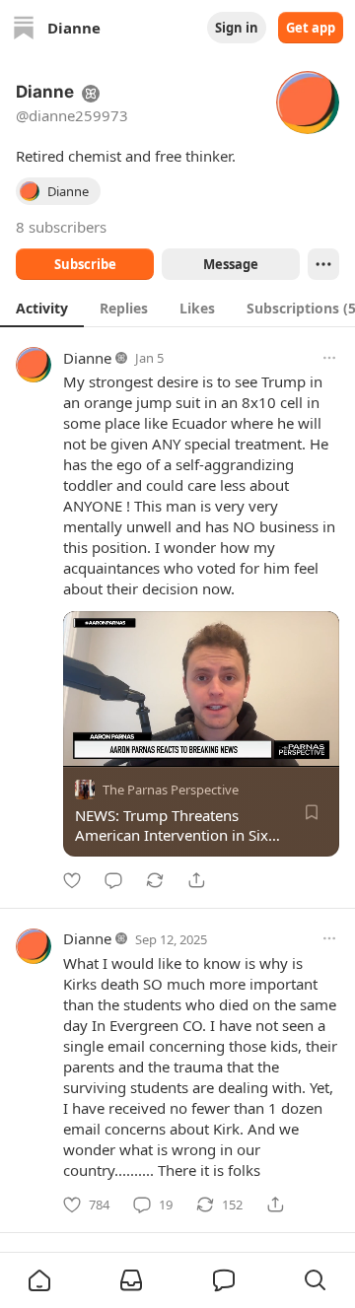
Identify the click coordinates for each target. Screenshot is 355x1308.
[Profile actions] (323, 264)
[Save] (311, 812)
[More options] (329, 358)
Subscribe (85, 264)
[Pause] (85, 745)
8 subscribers (61, 227)
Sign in (236, 27)
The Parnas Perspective (171, 789)
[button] (39, 1280)
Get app (310, 27)
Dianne (87, 358)
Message (230, 264)
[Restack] (155, 880)
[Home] (24, 27)
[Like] (72, 880)
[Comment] (113, 880)
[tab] (42, 307)
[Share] (196, 880)
